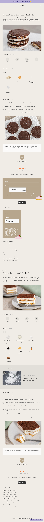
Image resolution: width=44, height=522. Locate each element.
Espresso (9, 351)
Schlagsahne (21, 340)
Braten (8, 492)
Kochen (8, 254)
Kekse (15, 252)
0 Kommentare (22, 202)
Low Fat (4, 256)
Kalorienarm (10, 252)
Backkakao (9, 361)
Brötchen (15, 492)
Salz (10, 90)
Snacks (17, 174)
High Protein (5, 252)
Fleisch (7, 250)
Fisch (3, 250)
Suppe (14, 258)
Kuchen (12, 254)
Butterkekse (20, 351)
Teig (17, 258)
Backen (14, 490)
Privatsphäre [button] (29, 518)
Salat (3, 258)
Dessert (9, 477)
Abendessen (5, 490)
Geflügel (15, 250)
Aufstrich (9, 490)
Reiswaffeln (8, 81)
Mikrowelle (9, 256)
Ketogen (4, 254)
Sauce (7, 258)
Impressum (14, 518)
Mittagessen (14, 256)
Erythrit (32, 340)
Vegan (4, 12)
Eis (17, 494)
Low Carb (17, 254)
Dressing (10, 494)
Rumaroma (33, 351)
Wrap (13, 260)
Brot (11, 492)
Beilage (4, 492)
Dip (7, 494)
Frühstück (12, 174)
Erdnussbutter (21, 81)
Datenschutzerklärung (13, 194)
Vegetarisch (25, 174)
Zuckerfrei (31, 174)
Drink (15, 494)
